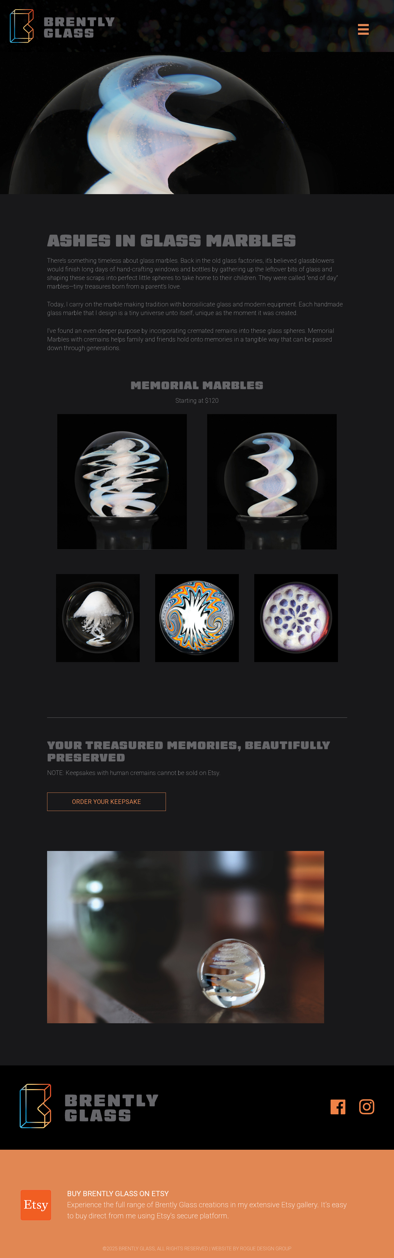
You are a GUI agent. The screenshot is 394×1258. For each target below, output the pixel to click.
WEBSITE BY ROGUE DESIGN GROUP (251, 1249)
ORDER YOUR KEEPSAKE (106, 801)
